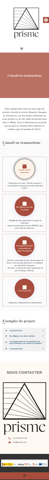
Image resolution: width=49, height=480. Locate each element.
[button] (46, 20)
